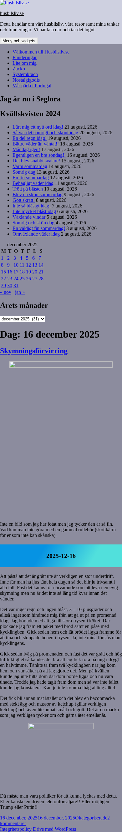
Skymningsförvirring (34, 351)
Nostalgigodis (26, 80)
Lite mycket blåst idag (34, 211)
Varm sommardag (30, 166)
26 (28, 278)
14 (40, 265)
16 (9, 271)
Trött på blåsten (28, 188)
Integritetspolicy (16, 829)
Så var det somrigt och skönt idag (45, 132)
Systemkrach (25, 74)
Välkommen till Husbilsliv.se (41, 51)
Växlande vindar (29, 217)
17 (15, 271)
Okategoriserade (91, 817)
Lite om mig (25, 63)
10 (15, 265)
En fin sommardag (31, 177)
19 (28, 271)
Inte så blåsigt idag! (32, 205)
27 (34, 278)
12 (28, 265)
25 (22, 278)
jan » (20, 292)
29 (3, 285)
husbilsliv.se (12, 13)
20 (34, 271)
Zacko (19, 68)
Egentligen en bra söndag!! (39, 155)
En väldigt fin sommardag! (39, 228)
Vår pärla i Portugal (32, 85)
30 (9, 285)
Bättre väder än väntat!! (36, 143)
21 (40, 271)
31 (15, 285)
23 (9, 278)
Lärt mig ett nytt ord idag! (38, 127)
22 (3, 278)
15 (3, 271)
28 (40, 278)
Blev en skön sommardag (38, 194)
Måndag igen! (26, 149)
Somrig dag (24, 172)
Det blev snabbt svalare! (36, 160)
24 (15, 278)
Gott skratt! (24, 200)
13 (34, 265)
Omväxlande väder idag (36, 234)
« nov (5, 292)
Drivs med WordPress (54, 829)
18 (22, 271)
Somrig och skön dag (33, 222)
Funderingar (25, 57)
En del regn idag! (30, 138)
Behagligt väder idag (33, 183)
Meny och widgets (19, 40)
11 (22, 265)
